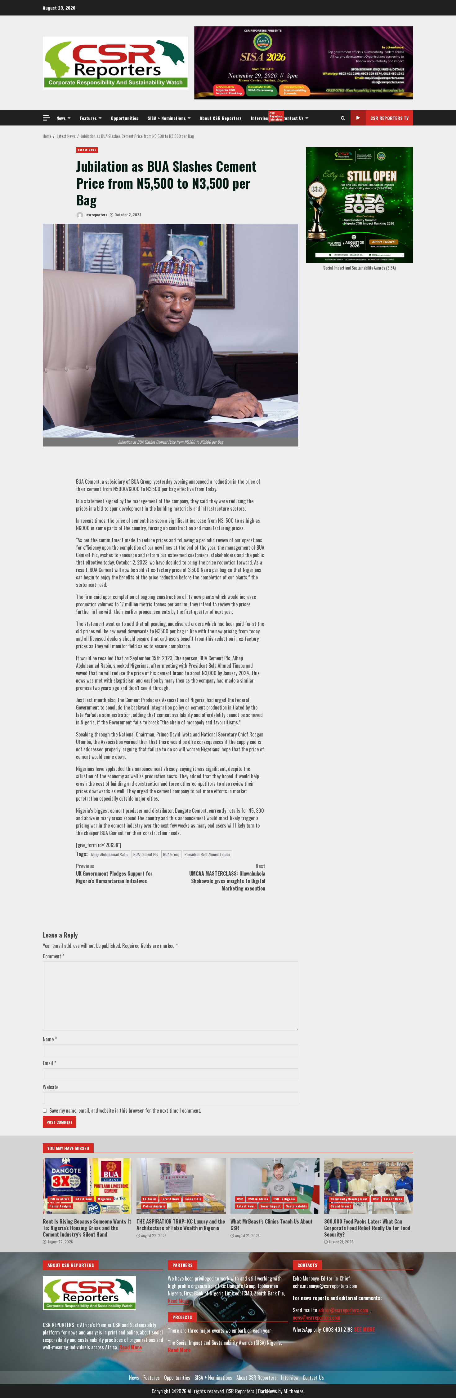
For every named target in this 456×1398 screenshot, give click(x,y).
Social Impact (270, 1206)
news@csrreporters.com (316, 1317)
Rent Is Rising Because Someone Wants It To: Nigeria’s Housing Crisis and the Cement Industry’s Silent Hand (87, 1186)
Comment (53, 956)
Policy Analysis (60, 1206)
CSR (240, 1199)
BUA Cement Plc (145, 854)
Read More (130, 1347)
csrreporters (96, 214)
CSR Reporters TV (389, 118)
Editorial (149, 1199)
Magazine (105, 1199)
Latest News (87, 149)
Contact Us (293, 118)
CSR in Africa (59, 1199)
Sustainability (296, 1206)
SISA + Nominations (167, 118)
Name (50, 1039)
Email (49, 1063)
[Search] (343, 118)
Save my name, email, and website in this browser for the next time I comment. (125, 1110)
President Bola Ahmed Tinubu (207, 854)
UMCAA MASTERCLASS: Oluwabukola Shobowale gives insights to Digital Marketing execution (227, 877)
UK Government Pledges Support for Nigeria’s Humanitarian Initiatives (114, 873)
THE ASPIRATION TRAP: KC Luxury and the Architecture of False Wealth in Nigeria (181, 1186)
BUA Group (171, 854)
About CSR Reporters (221, 118)
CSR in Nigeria (284, 1199)
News (61, 118)
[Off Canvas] (46, 118)
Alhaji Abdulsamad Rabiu (109, 854)
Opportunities (124, 118)
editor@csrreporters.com (343, 1310)
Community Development (349, 1199)
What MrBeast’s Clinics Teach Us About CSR (275, 1186)
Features (88, 118)
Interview (264, 116)
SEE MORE (364, 1329)
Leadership (193, 1199)
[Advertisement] (303, 62)
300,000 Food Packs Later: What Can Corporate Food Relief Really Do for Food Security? (368, 1186)
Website (50, 1087)
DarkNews (267, 1391)
